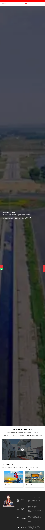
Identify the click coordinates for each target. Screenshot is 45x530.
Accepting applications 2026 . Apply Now (22, 0)
